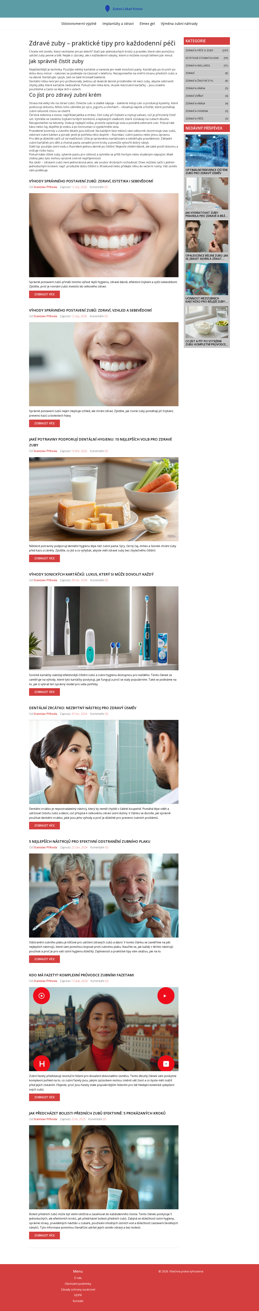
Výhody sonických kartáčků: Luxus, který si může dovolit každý (91, 574)
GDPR (78, 1295)
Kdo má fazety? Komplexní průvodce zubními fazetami (81, 975)
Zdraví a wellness (207, 65)
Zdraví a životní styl (207, 80)
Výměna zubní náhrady (179, 23)
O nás (78, 1278)
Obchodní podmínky (78, 1284)
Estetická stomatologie (207, 58)
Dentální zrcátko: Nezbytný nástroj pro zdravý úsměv (82, 707)
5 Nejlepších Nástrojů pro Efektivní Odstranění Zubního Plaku (89, 841)
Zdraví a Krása (207, 88)
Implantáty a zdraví (118, 23)
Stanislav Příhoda (45, 187)
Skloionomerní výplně (78, 23)
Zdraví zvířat (207, 95)
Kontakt (78, 1301)
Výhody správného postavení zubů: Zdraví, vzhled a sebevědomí (90, 310)
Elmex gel (147, 23)
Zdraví (207, 73)
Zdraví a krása (207, 103)
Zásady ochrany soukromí (78, 1289)
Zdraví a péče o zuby (207, 50)
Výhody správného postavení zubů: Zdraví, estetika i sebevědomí (91, 181)
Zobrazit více (44, 294)
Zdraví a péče (207, 118)
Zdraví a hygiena (207, 111)
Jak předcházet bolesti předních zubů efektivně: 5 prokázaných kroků (97, 1113)
